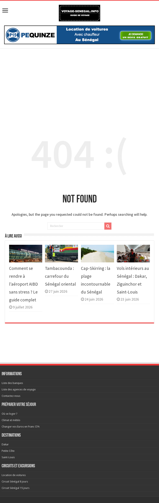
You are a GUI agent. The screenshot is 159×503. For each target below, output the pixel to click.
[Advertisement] (79, 83)
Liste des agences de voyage (19, 389)
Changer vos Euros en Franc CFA (21, 426)
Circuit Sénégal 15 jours (15, 488)
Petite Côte (8, 450)
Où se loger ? (9, 413)
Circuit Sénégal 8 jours (15, 481)
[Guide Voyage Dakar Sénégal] (79, 12)
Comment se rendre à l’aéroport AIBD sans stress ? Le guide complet (23, 284)
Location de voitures (14, 475)
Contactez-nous (11, 395)
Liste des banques (12, 383)
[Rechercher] (107, 226)
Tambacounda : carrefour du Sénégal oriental (60, 276)
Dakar (5, 444)
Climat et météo (11, 420)
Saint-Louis (8, 457)
